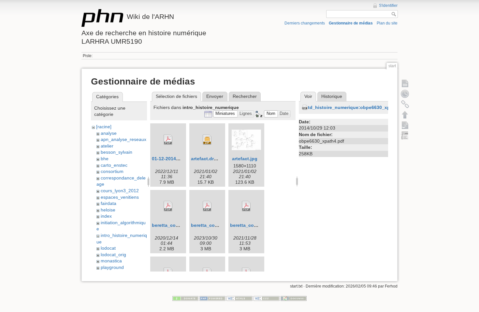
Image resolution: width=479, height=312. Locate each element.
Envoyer (214, 96)
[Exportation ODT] (405, 125)
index (106, 216)
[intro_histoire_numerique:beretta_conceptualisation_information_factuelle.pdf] (168, 206)
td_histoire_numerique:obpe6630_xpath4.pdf (358, 107)
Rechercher (245, 96)
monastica (111, 260)
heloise (108, 209)
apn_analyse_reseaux (123, 139)
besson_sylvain (116, 152)
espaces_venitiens (120, 197)
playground (112, 267)
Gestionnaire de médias (351, 23)
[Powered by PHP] (212, 298)
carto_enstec (114, 165)
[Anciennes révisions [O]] (405, 93)
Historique (331, 96)
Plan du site (387, 23)
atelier (107, 145)
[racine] (103, 126)
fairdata (108, 203)
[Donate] (185, 298)
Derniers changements (304, 23)
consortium (112, 171)
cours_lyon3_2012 (120, 190)
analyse (109, 133)
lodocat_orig (113, 254)
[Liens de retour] (405, 104)
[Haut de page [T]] (405, 114)
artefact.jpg (244, 158)
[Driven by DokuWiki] (294, 298)
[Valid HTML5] (239, 298)
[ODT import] (405, 135)
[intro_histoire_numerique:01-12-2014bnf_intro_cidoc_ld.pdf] (168, 139)
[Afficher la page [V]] (405, 83)
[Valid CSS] (267, 298)
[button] (225, 114)
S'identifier (388, 5)
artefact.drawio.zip (211, 158)
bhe (105, 158)
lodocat (108, 248)
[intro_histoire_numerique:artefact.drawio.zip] (207, 139)
